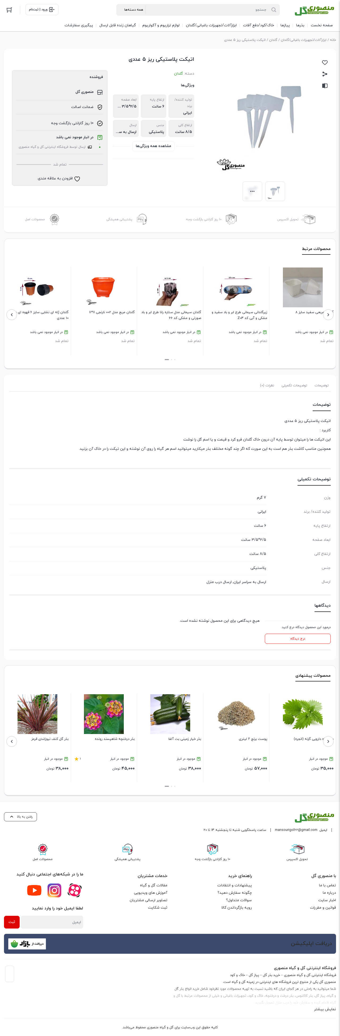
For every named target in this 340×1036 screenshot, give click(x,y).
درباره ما (329, 892)
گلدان (273, 40)
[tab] (321, 385)
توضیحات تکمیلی (294, 385)
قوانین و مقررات (323, 907)
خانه (333, 40)
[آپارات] (74, 890)
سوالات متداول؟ (239, 900)
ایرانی (187, 112)
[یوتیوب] (34, 890)
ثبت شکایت (157, 907)
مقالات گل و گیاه (153, 885)
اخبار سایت (327, 900)
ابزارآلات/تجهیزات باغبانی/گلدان (303, 40)
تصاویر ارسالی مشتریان (148, 900)
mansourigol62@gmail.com (296, 830)
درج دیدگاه (297, 639)
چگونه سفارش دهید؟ (235, 892)
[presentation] (328, 314)
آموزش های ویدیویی (150, 892)
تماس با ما (327, 885)
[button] (174, 359)
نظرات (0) (267, 385)
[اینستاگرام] (54, 890)
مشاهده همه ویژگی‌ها (153, 146)
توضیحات (321, 385)
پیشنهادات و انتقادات (234, 885)
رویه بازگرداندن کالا (236, 907)
